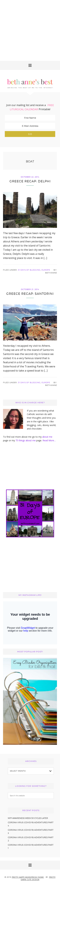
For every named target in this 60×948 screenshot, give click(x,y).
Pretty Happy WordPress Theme (28, 877)
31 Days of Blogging (29, 270)
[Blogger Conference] (30, 743)
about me (47, 436)
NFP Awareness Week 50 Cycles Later (28, 818)
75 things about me (26, 440)
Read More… (49, 440)
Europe (46, 270)
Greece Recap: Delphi (30, 181)
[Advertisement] (30, 30)
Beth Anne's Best (30, 81)
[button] (30, 65)
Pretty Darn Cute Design (38, 878)
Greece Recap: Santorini (30, 294)
